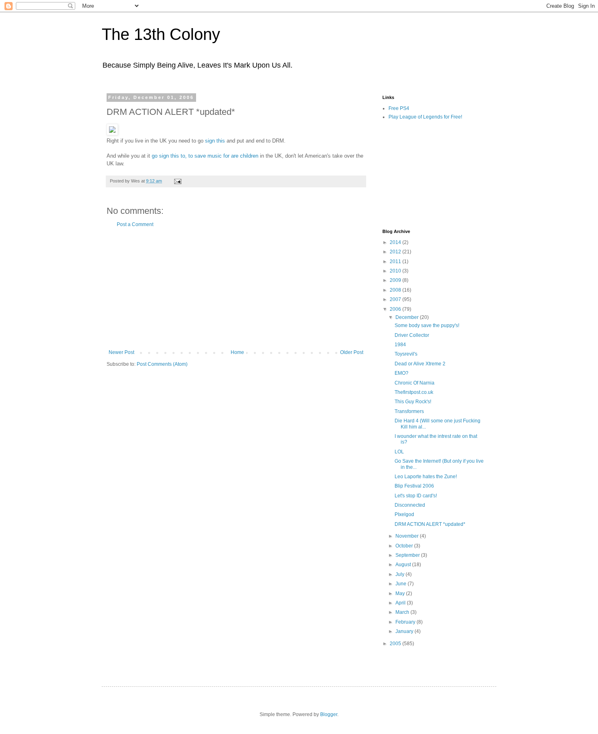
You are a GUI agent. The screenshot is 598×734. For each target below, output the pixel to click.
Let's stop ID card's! (416, 496)
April (401, 603)
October (404, 546)
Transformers (409, 411)
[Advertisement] (236, 288)
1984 (400, 344)
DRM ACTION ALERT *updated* (430, 524)
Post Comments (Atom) (162, 364)
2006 (396, 309)
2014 (396, 242)
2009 (396, 280)
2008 (396, 290)
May (400, 593)
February (406, 622)
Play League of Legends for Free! (425, 117)
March (402, 612)
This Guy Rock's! (413, 401)
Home (237, 352)
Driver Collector (412, 335)
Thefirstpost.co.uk (414, 392)
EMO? (401, 373)
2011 (396, 261)
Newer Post (121, 352)
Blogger (328, 714)
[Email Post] (177, 180)
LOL (399, 452)
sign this (216, 141)
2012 (396, 252)
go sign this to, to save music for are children (206, 156)
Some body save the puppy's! (427, 325)
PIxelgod (404, 514)
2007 (396, 299)
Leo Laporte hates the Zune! (426, 476)
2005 (396, 643)
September (408, 555)
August (403, 564)
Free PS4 (398, 108)
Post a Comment (135, 224)
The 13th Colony (161, 34)
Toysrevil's (406, 354)
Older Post (351, 352)
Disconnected (410, 505)
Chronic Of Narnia (414, 383)
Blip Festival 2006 (414, 486)
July (400, 574)
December (407, 317)
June (401, 584)
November (407, 536)
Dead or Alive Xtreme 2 (420, 364)
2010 (396, 271)
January (405, 631)
